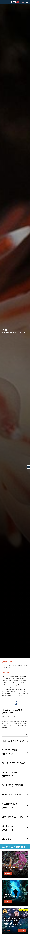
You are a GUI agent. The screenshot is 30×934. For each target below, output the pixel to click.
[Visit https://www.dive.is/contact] (15, 864)
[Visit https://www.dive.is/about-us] (15, 893)
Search (25, 735)
